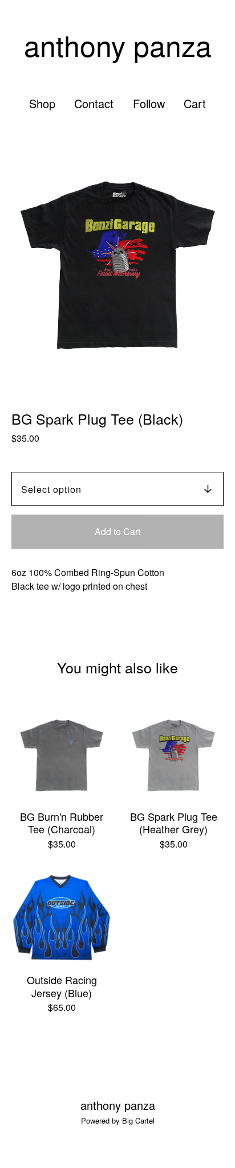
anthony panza (118, 44)
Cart (195, 103)
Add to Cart (117, 531)
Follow (149, 103)
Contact (94, 103)
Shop (42, 103)
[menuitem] (42, 103)
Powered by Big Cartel (118, 1120)
